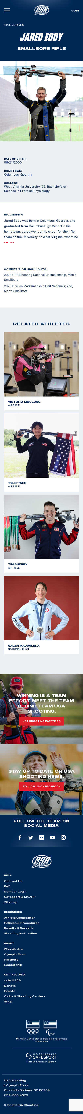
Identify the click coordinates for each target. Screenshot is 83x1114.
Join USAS (12, 980)
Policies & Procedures (21, 923)
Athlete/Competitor (19, 917)
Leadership (13, 964)
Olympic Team (15, 954)
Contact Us (13, 881)
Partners (11, 959)
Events (9, 991)
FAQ (7, 886)
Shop (8, 1001)
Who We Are (13, 949)
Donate (10, 985)
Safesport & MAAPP (20, 896)
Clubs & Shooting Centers (24, 996)
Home (7, 25)
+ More (9, 242)
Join (75, 10)
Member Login (15, 891)
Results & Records (18, 928)
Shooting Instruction (20, 933)
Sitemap (10, 902)
